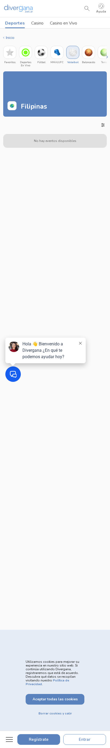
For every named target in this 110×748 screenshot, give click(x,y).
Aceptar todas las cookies (55, 699)
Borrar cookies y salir (55, 713)
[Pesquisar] (87, 8)
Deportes (15, 23)
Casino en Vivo (63, 23)
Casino (37, 23)
